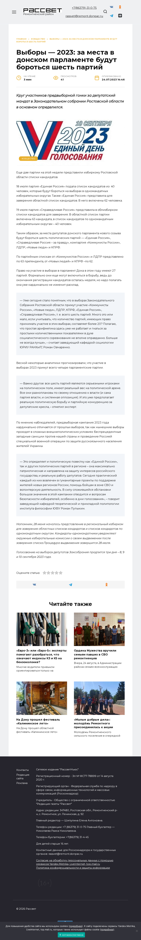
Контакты (22, 770)
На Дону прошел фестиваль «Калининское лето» (38, 721)
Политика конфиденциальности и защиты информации (73, 867)
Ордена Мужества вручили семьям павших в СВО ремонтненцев (95, 654)
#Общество (28, 158)
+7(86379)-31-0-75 (84, 7)
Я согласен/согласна (71, 934)
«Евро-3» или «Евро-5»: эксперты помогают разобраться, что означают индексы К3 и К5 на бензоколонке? (41, 656)
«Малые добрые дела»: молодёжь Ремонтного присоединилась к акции (93, 723)
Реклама (22, 783)
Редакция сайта (22, 776)
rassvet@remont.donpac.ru (84, 16)
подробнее (75, 926)
